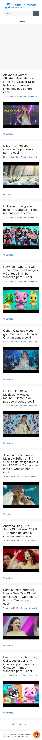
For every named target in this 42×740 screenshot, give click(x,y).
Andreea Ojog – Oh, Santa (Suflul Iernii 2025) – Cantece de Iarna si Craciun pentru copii (20, 531)
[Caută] (36, 13)
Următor (21, 724)
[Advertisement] (21, 46)
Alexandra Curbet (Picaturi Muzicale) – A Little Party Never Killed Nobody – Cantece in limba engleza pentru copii (19, 83)
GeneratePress (32, 737)
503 (13, 724)
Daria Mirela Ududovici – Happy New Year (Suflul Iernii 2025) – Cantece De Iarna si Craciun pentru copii (20, 596)
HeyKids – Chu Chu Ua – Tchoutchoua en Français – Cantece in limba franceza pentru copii (20, 272)
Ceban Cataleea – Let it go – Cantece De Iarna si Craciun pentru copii (20, 334)
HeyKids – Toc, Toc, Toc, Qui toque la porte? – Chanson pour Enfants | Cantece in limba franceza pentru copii (20, 664)
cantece (9, 134)
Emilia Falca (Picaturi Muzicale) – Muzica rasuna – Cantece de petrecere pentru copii (18, 396)
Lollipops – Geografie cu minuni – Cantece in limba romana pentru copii (20, 209)
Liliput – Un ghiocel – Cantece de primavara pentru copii (18, 149)
